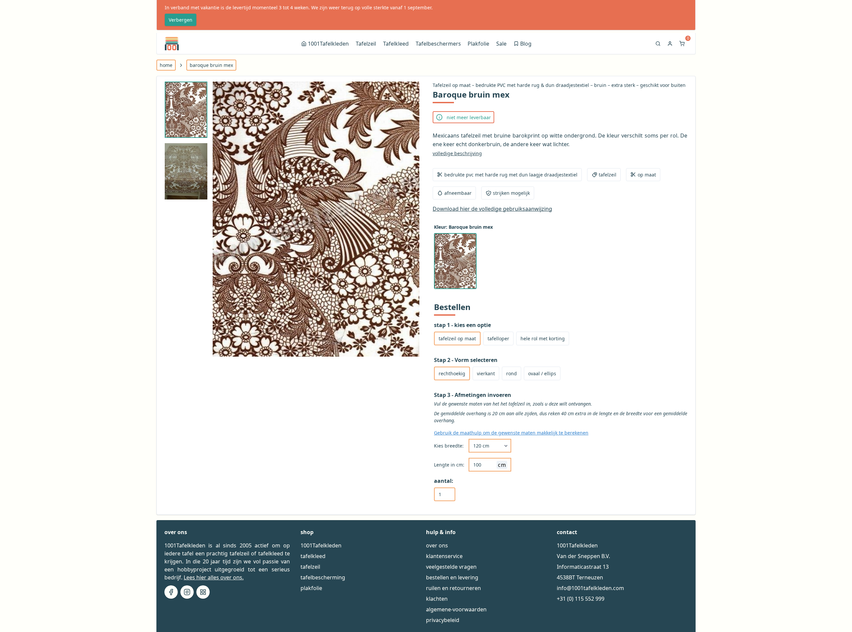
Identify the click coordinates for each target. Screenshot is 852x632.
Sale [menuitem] (501, 43)
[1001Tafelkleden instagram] (187, 592)
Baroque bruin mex (211, 65)
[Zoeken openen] (658, 44)
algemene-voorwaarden (456, 609)
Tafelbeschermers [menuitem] (438, 43)
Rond (511, 373)
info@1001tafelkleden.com (590, 588)
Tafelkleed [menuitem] (396, 43)
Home (166, 65)
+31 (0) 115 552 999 (580, 598)
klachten (437, 598)
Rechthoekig (452, 373)
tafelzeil (310, 566)
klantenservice (444, 556)
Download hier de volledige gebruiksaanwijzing (492, 208)
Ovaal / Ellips (542, 373)
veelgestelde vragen (451, 566)
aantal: (443, 480)
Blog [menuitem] (523, 44)
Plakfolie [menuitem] (478, 43)
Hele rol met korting (543, 338)
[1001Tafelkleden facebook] (171, 592)
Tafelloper (498, 338)
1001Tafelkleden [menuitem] (328, 43)
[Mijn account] (670, 44)
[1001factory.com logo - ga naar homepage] (172, 43)
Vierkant (486, 373)
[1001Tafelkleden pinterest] (203, 592)
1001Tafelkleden (321, 545)
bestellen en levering (452, 577)
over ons (437, 545)
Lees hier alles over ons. (214, 577)
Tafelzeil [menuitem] (366, 43)
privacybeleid (442, 620)
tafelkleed (313, 556)
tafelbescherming (323, 577)
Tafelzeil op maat (457, 338)
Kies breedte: (449, 446)
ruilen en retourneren (453, 588)
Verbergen (180, 20)
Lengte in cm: (449, 465)
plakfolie (311, 588)
